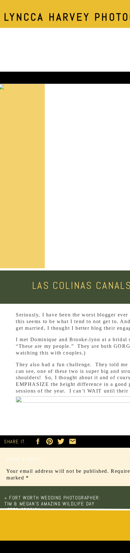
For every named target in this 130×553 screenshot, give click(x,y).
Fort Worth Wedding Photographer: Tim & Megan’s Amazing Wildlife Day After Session (52, 503)
